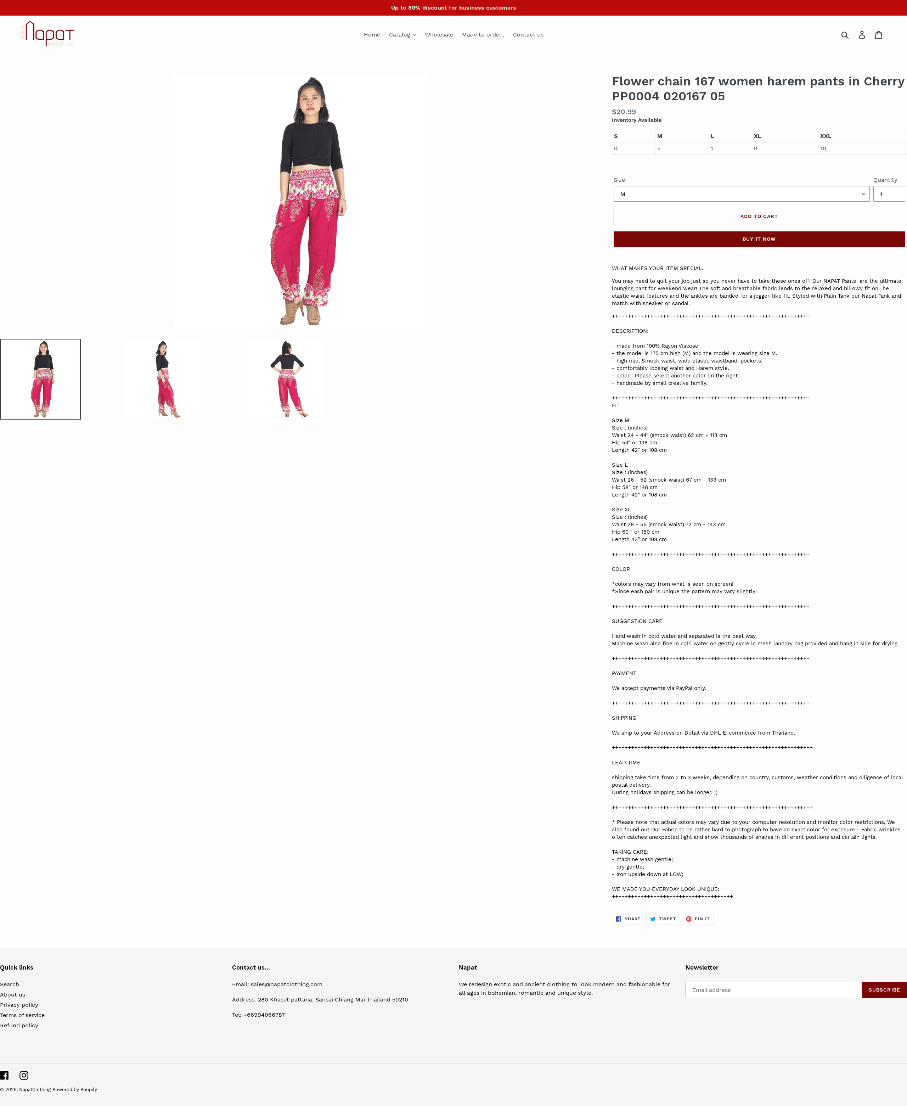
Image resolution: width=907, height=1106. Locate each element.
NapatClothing (35, 1089)
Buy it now (759, 239)
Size (619, 179)
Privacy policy (19, 1004)
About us (12, 994)
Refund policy (19, 1025)
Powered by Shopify (74, 1089)
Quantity (885, 179)
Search (9, 984)
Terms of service (22, 1015)
